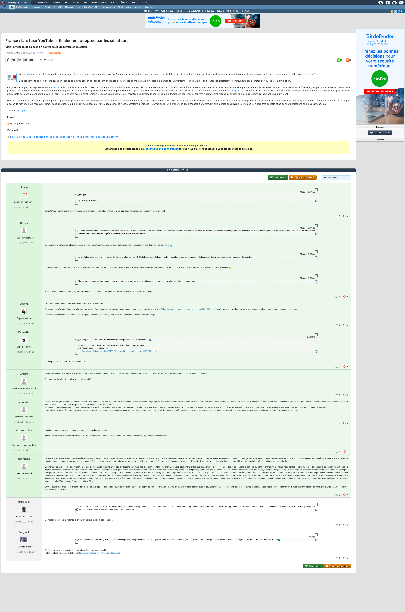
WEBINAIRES (167, 11)
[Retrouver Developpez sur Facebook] (399, 11)
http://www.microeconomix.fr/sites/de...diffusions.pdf (100, 553)
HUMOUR (245, 11)
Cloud (47, 7)
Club (144, 2)
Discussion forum (381, 132)
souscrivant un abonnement (160, 149)
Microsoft (69, 7)
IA (54, 7)
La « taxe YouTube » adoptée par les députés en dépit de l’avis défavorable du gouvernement (64, 137)
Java (78, 7)
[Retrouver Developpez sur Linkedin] (402, 11)
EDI (96, 7)
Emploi (113, 2)
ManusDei (24, 332)
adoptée (235, 90)
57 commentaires (55, 53)
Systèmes (149, 7)
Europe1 (21, 110)
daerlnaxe (24, 458)
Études (124, 2)
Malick (40, 53)
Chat (85, 2)
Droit (135, 2)
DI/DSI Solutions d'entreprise (29, 7)
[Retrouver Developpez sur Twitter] (395, 11)
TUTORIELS (147, 11)
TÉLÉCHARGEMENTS (193, 11)
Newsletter (99, 2)
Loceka (24, 303)
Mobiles (138, 7)
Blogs (75, 2)
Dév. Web (88, 7)
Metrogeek (24, 502)
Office (128, 7)
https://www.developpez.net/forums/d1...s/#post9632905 (186, 309)
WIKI (228, 11)
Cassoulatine (24, 430)
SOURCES (209, 11)
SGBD (120, 7)
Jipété (24, 187)
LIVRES (178, 11)
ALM (60, 7)
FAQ (67, 2)
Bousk (24, 223)
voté (53, 87)
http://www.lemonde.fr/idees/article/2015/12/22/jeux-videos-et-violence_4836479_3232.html (117, 351)
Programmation (108, 7)
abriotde (24, 402)
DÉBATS (220, 11)
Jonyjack (24, 532)
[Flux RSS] (392, 11)
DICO (235, 11)
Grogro (24, 374)
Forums (42, 2)
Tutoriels (56, 2)
